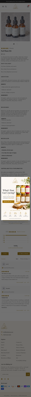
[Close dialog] (28, 178)
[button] (15, 198)
